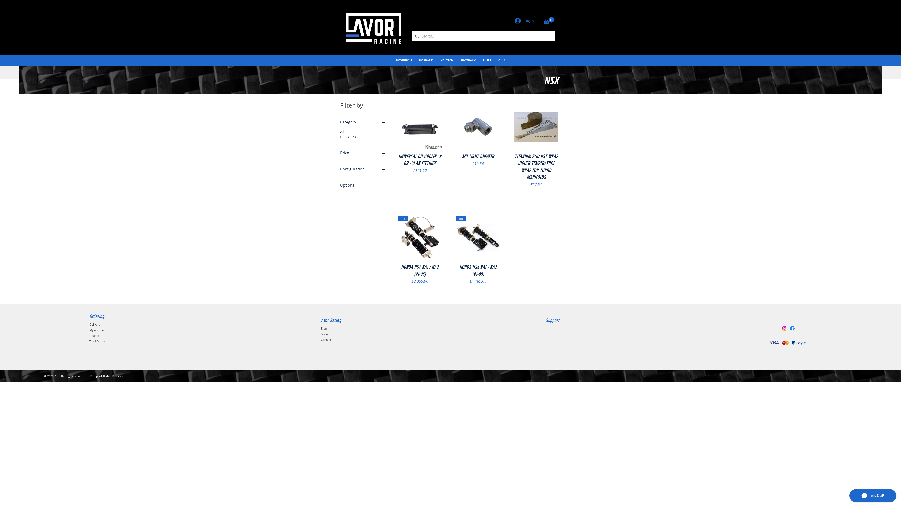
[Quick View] (420, 127)
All (342, 131)
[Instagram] (784, 328)
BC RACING (349, 137)
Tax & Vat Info (98, 341)
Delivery (94, 324)
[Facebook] (792, 328)
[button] (548, 20)
